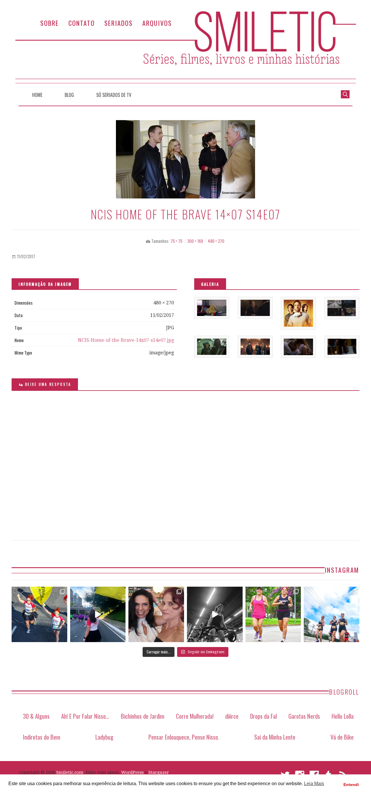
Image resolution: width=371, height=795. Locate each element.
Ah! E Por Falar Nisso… (85, 715)
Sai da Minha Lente (274, 736)
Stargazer (158, 772)
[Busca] (345, 94)
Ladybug (104, 736)
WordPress (132, 772)
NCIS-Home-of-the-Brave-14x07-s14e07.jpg (126, 340)
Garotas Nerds (304, 715)
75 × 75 (176, 241)
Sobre (49, 23)
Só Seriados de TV (113, 94)
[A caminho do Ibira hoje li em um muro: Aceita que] (273, 614)
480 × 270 (216, 241)
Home (37, 94)
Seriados (118, 23)
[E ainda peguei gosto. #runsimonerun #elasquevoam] (215, 614)
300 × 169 (195, 241)
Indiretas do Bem (41, 736)
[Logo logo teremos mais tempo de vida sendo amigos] (156, 614)
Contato (81, 23)
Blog (69, 94)
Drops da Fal (263, 715)
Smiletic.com (69, 772)
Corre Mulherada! (195, 715)
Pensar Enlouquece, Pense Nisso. (183, 736)
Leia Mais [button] (314, 783)
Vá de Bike (342, 736)
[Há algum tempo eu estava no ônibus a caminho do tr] (39, 614)
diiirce (232, 715)
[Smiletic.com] (185, 47)
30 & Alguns (36, 715)
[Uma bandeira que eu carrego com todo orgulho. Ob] (98, 614)
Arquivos (157, 23)
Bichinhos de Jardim (142, 715)
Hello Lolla (343, 715)
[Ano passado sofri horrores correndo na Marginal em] (331, 614)
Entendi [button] (351, 784)
